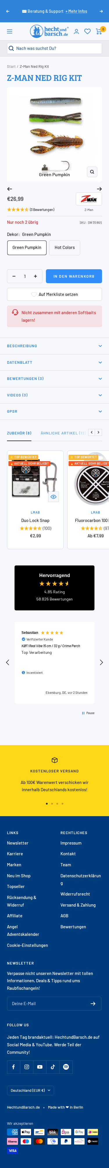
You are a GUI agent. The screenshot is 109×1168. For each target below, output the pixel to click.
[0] (87, 31)
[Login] (76, 31)
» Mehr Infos (76, 11)
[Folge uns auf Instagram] (26, 1067)
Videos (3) (17, 395)
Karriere (15, 853)
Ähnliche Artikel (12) (63, 433)
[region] (54, 662)
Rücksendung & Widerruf (21, 901)
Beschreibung (22, 345)
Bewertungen (73, 926)
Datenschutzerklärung (80, 879)
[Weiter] (99, 189)
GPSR (12, 411)
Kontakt (68, 853)
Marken (14, 864)
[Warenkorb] (99, 31)
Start (11, 66)
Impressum (70, 842)
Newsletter (17, 842)
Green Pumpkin (26, 247)
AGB (64, 915)
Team (65, 864)
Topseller (16, 886)
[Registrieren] (93, 1004)
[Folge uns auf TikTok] (52, 1067)
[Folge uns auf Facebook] (13, 1067)
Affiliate (14, 915)
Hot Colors (65, 247)
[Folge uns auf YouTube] (39, 1067)
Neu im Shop (19, 875)
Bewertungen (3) (25, 378)
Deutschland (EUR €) (28, 1090)
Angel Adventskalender (23, 930)
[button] (8, 662)
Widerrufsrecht (75, 893)
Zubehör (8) (19, 433)
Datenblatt (20, 362)
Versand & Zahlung (78, 904)
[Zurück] (9, 189)
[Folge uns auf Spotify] (65, 1067)
